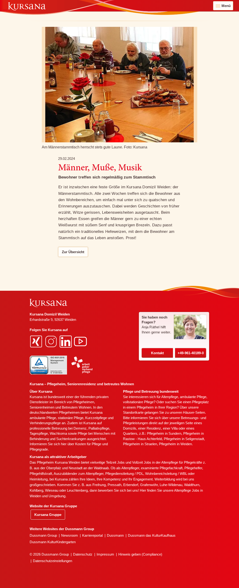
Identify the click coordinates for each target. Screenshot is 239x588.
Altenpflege (169, 397)
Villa (174, 428)
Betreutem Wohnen (76, 407)
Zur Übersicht (73, 252)
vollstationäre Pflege (138, 402)
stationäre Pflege (70, 418)
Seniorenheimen (42, 407)
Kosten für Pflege (88, 444)
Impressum (105, 554)
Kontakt (157, 353)
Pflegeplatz (200, 402)
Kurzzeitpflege (96, 418)
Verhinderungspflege (45, 423)
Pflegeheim (145, 407)
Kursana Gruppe (47, 515)
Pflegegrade (39, 449)
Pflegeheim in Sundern (164, 433)
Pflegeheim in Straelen (140, 444)
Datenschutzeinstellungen (52, 561)
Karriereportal (92, 535)
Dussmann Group (43, 535)
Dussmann (115, 535)
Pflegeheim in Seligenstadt (184, 439)
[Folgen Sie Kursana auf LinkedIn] (66, 341)
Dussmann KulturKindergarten (53, 542)
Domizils (129, 428)
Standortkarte (133, 412)
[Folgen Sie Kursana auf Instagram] (52, 341)
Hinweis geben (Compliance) (140, 554)
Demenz (80, 428)
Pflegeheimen (83, 402)
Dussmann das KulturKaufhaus (152, 535)
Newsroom (69, 535)
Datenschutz (82, 554)
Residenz (154, 428)
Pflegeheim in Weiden (175, 444)
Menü (226, 6)
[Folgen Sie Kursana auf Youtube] (81, 341)
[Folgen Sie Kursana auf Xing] (37, 341)
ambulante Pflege (43, 418)
